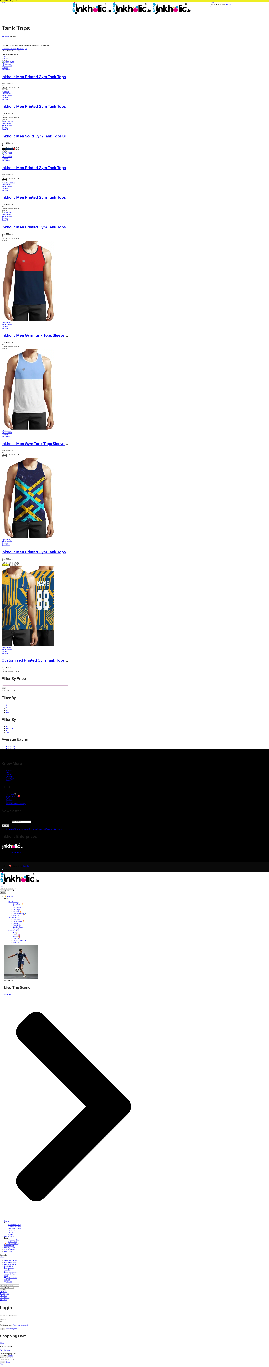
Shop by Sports (13, 917)
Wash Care (9, 802)
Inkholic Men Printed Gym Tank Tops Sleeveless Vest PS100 (54, 227)
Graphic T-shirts (13, 931)
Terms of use (10, 778)
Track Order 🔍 (11, 794)
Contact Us (9, 780)
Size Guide (9, 800)
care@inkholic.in (15, 852)
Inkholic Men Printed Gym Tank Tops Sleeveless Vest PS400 (54, 167)
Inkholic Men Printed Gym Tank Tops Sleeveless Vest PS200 (54, 76)
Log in (3, 1329)
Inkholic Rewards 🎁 (13, 796)
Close (2, 886)
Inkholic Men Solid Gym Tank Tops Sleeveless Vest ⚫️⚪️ (51, 136)
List (26, 49)
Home (4, 36)
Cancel (10, 1356)
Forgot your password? (20, 1325)
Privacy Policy (10, 776)
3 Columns (12, 49)
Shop (7, 36)
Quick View (6, 70)
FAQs (8, 798)
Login (212, 2)
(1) (8, 748)
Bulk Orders (10, 774)
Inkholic (26, 866)
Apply (2, 1362)
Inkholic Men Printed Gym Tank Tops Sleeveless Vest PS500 (54, 197)
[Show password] (1, 1321)
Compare (5, 68)
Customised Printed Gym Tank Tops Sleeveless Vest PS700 (53, 660)
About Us (9, 770)
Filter (3, 688)
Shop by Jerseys (13, 902)
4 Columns (20, 49)
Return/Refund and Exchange (16, 804)
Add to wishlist (7, 66)
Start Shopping (5, 1350)
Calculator (4, 1356)
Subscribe (5, 825)
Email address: (7, 821)
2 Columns (5, 49)
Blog (7, 772)
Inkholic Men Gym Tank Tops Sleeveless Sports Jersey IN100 (54, 443)
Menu (3, 2)
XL (5, 56)
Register (228, 4)
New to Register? (11, 1329)
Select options (6, 64)
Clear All (5, 58)
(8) (8, 746)
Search (3, 892)
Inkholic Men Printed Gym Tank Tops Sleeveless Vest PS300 (54, 106)
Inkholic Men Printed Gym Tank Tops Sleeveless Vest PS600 (54, 552)
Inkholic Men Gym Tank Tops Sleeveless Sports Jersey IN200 (55, 335)
